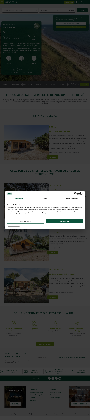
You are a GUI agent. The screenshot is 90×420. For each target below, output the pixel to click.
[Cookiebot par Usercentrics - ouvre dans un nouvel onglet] (75, 193)
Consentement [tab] (18, 198)
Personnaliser (24, 221)
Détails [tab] (45, 198)
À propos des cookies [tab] (71, 198)
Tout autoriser (64, 221)
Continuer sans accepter (14, 226)
